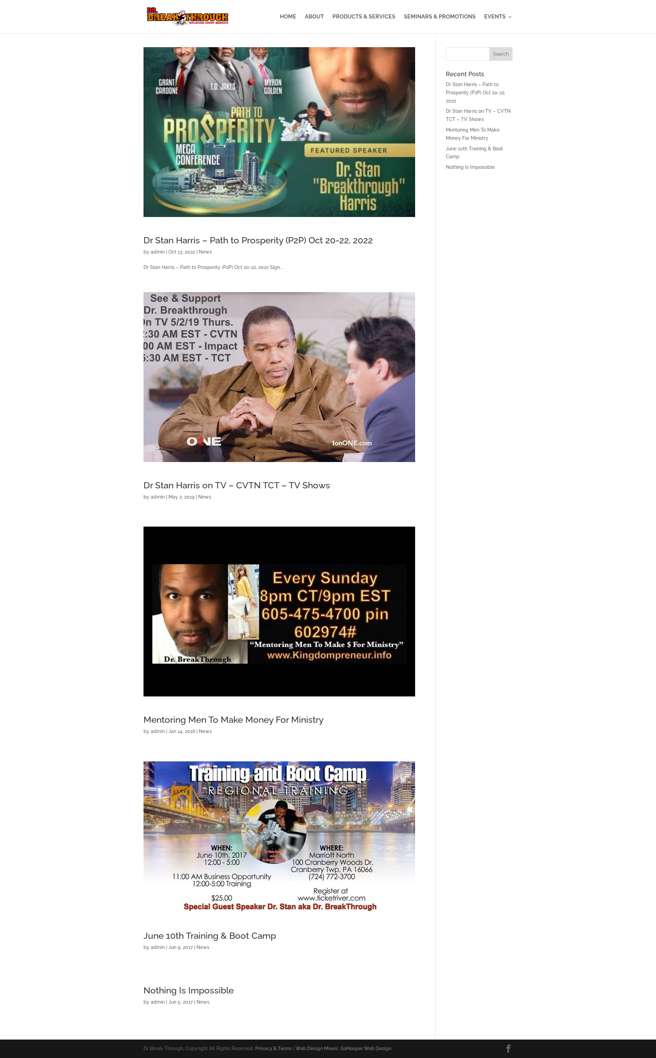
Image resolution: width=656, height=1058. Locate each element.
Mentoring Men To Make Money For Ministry (234, 720)
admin (158, 252)
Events (495, 17)
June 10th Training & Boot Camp (210, 936)
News (205, 252)
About (314, 17)
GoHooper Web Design (365, 1048)
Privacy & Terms (273, 1048)
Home (288, 17)
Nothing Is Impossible (189, 990)
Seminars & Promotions (440, 17)
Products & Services (363, 17)
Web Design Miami (317, 1048)
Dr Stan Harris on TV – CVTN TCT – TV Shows (237, 485)
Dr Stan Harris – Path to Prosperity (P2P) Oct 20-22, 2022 (258, 240)
